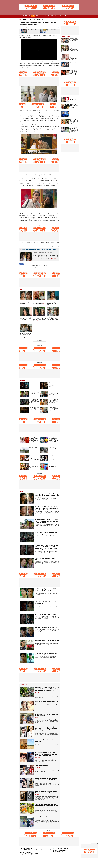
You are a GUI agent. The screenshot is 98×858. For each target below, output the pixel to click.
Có (35, 267)
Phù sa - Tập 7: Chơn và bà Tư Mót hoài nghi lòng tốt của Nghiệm (34, 392)
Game (56, 15)
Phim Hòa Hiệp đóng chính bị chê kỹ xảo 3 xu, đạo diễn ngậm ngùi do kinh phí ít (51, 30)
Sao (30, 15)
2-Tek (60, 15)
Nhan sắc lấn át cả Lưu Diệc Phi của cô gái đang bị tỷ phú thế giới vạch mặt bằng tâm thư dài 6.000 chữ (73, 57)
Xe (63, 15)
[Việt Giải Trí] (20, 16)
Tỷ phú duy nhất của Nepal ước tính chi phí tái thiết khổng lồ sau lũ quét (53, 448)
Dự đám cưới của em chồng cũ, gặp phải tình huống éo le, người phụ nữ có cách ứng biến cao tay (34, 458)
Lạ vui (52, 15)
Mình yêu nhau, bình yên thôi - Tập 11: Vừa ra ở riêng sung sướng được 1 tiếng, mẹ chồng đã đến (52, 302)
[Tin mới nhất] (23, 16)
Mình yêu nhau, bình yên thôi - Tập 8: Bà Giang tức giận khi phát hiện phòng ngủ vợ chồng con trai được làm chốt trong (38, 250)
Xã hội (71, 15)
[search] (74, 16)
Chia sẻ (22, 263)
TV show (37, 15)
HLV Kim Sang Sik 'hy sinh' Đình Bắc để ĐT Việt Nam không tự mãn (53, 465)
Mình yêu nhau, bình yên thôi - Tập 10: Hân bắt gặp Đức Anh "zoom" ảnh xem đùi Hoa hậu (52, 318)
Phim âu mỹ (34, 19)
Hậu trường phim (40, 19)
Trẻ (48, 15)
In (58, 263)
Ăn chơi (66, 15)
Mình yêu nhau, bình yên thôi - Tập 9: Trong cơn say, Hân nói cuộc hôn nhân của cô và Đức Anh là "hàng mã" (25, 335)
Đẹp (45, 15)
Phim (33, 15)
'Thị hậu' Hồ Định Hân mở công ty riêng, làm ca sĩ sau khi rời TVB (73, 98)
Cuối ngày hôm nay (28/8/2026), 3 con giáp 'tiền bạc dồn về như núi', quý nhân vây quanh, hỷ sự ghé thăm (73, 121)
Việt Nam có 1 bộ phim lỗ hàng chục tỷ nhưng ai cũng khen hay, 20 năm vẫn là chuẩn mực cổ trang (53, 401)
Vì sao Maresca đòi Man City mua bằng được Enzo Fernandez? (73, 113)
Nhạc (42, 15)
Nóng (26, 15)
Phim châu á (29, 19)
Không (44, 267)
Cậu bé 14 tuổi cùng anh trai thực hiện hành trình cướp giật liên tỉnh (73, 39)
